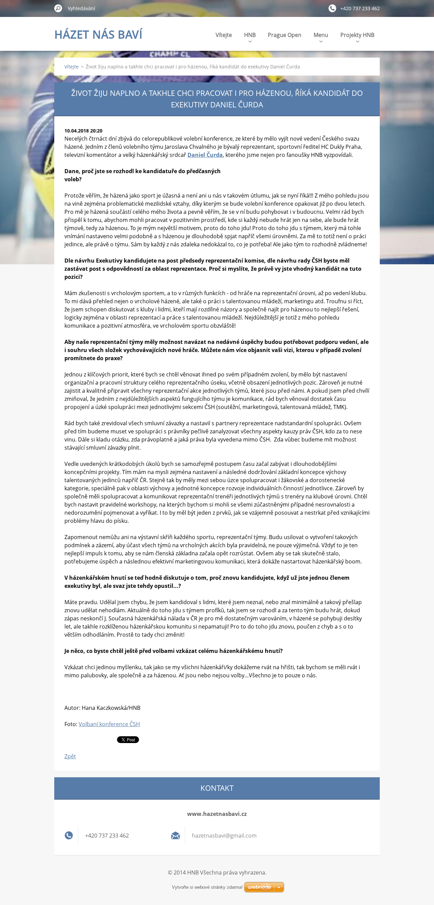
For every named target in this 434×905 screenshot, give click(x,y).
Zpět (70, 756)
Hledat (58, 8)
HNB (250, 35)
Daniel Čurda (205, 155)
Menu (321, 35)
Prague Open (284, 35)
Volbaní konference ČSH (109, 724)
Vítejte (224, 35)
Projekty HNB (357, 35)
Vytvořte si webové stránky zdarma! (207, 887)
